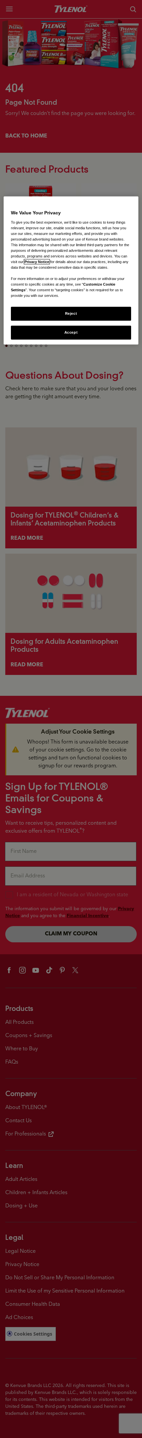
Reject (71, 313)
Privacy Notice (36, 262)
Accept (71, 332)
